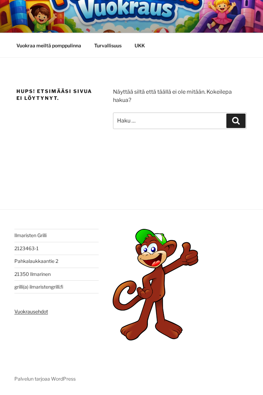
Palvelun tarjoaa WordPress (45, 379)
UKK (140, 45)
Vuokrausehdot (31, 311)
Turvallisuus (108, 45)
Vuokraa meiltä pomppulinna (48, 45)
